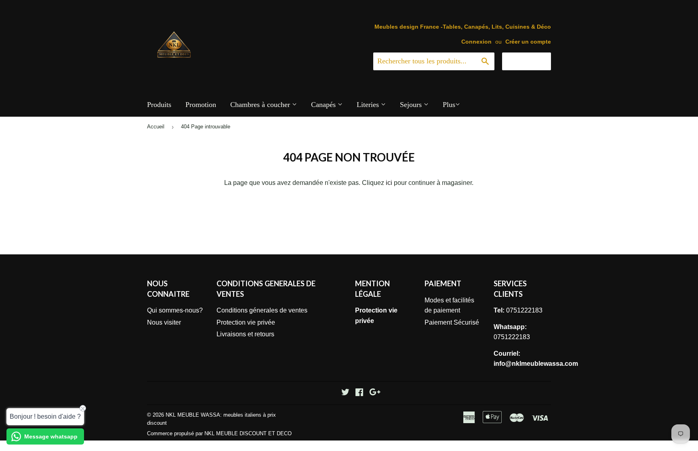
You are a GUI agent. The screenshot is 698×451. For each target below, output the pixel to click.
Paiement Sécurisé (452, 322)
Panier (532, 61)
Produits (159, 105)
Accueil (155, 127)
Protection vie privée (246, 322)
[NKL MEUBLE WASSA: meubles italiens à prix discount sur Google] (375, 393)
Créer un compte (528, 42)
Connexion (476, 42)
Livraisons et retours (245, 334)
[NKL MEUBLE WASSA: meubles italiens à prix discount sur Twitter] (345, 393)
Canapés (324, 105)
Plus (449, 105)
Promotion (200, 105)
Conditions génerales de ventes (262, 310)
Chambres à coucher (261, 105)
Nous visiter (164, 322)
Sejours (412, 105)
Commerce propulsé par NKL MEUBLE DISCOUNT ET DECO (219, 433)
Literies (369, 105)
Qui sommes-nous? (175, 310)
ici (389, 182)
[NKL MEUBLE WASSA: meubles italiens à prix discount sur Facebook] (359, 393)
